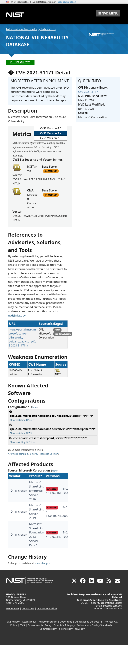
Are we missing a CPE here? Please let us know (33, 453)
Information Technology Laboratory (31, 29)
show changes (42, 563)
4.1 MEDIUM (50, 194)
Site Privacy (13, 621)
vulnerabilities (20, 62)
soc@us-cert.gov (112, 605)
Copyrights (66, 621)
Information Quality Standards (94, 625)
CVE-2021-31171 (89, 92)
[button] (108, 13)
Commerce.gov (48, 628)
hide (34, 407)
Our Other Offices (47, 608)
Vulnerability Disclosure (88, 621)
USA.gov (80, 628)
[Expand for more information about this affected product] (11, 490)
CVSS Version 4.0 (50, 128)
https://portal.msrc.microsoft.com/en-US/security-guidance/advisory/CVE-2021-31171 (22, 337)
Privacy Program (47, 621)
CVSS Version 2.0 (50, 138)
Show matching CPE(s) (21, 419)
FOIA (22, 625)
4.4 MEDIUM (50, 170)
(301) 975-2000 (15, 602)
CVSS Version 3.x (50, 133)
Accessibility (29, 621)
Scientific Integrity (64, 625)
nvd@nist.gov (17, 315)
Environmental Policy (40, 625)
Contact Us (28, 608)
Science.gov (65, 628)
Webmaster (12, 608)
